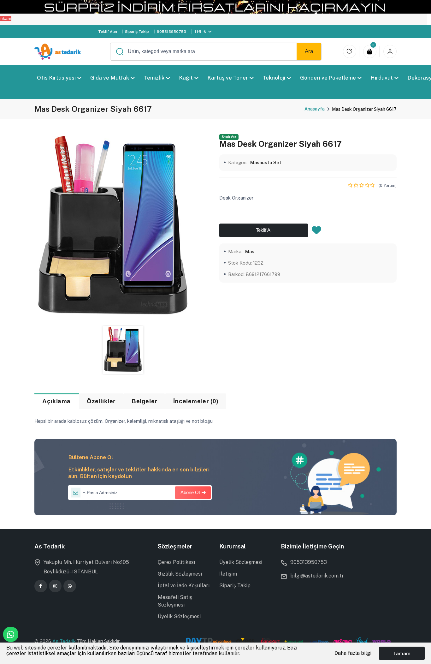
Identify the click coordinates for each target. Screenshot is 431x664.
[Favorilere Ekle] (316, 231)
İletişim (228, 574)
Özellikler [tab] (101, 401)
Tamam (401, 653)
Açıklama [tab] (56, 401)
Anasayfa (314, 108)
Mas (249, 251)
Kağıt (186, 78)
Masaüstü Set (265, 162)
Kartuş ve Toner (227, 78)
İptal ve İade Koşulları (184, 586)
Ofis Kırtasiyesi (56, 78)
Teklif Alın (107, 31)
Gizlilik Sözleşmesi (180, 574)
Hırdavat (381, 78)
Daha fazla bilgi (352, 653)
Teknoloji (274, 78)
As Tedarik (64, 641)
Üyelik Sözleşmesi (179, 616)
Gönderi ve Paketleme (328, 78)
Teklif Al (263, 229)
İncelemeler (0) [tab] (195, 401)
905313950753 (171, 31)
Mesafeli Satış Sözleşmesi (175, 601)
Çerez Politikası (176, 562)
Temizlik (154, 78)
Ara (309, 51)
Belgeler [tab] (144, 401)
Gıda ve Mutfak (109, 78)
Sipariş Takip (137, 31)
